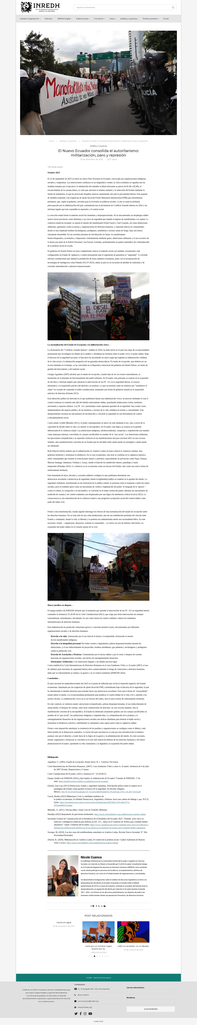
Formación (99, 19)
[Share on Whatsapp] (102, 906)
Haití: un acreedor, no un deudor (133, 946)
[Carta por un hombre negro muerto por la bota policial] (98, 932)
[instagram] (86, 1014)
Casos (112, 19)
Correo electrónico (135, 988)
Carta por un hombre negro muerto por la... (98, 947)
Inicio (51, 141)
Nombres (131, 998)
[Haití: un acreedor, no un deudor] (133, 932)
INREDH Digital (63, 19)
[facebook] (82, 1014)
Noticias (48, 19)
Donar (166, 19)
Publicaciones (82, 19)
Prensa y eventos (150, 19)
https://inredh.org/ (85, 1007)
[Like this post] (93, 906)
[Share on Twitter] (99, 906)
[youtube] (90, 1014)
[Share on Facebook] (96, 906)
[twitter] (77, 1014)
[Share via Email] (104, 906)
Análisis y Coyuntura (68, 141)
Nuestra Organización (29, 19)
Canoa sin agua (63, 922)
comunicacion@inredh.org (88, 1001)
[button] (51, 939)
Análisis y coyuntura (128, 19)
